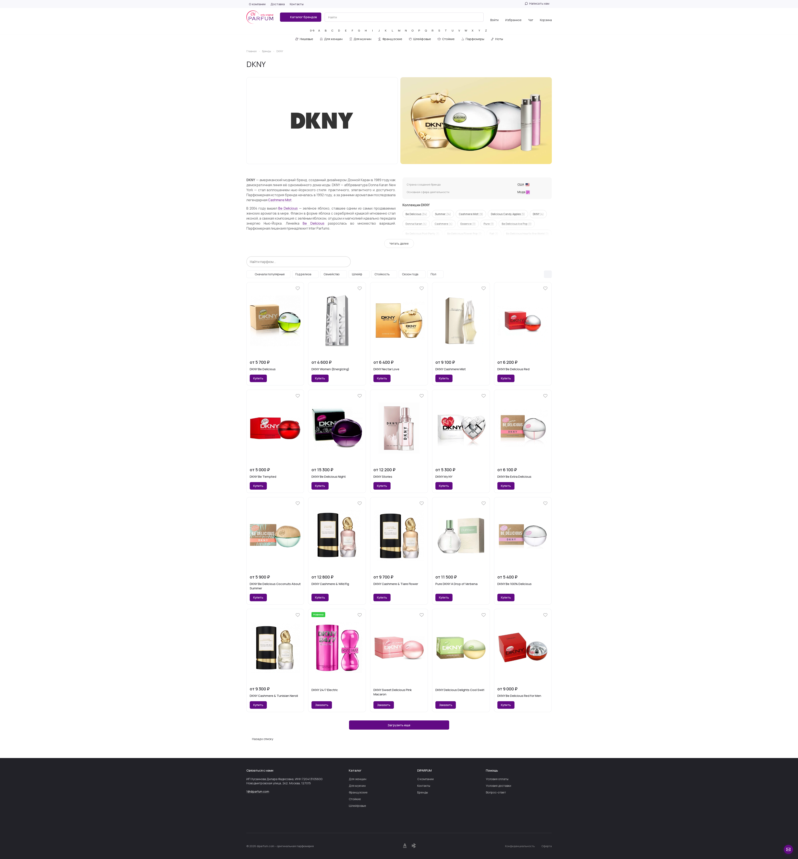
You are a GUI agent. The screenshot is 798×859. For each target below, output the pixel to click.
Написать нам (539, 3)
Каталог (355, 770)
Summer (443, 214)
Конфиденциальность (520, 846)
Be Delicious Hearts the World (527, 233)
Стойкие (355, 799)
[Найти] (478, 17)
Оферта (546, 846)
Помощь (492, 770)
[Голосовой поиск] (471, 17)
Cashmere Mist (279, 200)
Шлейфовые (357, 806)
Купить (258, 378)
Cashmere (444, 224)
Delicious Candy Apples (508, 214)
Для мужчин (357, 786)
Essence (468, 224)
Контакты (423, 786)
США (520, 184)
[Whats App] (257, 820)
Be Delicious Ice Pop (517, 224)
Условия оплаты (497, 779)
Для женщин (357, 779)
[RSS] (550, 64)
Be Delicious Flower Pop (464, 233)
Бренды (422, 792)
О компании (425, 779)
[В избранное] (298, 288)
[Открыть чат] (788, 849)
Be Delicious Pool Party (422, 233)
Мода (521, 192)
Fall (494, 233)
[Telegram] (248, 820)
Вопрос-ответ (496, 792)
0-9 (312, 30)
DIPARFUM (424, 770)
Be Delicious (288, 208)
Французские (358, 792)
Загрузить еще (399, 725)
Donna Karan (416, 224)
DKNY (538, 214)
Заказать (321, 705)
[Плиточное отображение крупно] (539, 274)
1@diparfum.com (257, 791)
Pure (489, 224)
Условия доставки (498, 786)
